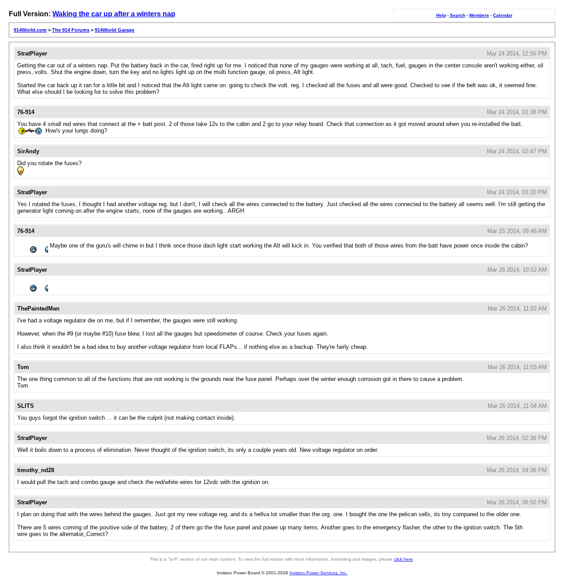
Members (479, 15)
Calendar (502, 15)
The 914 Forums (70, 30)
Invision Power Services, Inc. (318, 572)
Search (457, 15)
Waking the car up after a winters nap (113, 14)
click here (403, 559)
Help (441, 15)
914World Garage (114, 30)
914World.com (30, 30)
